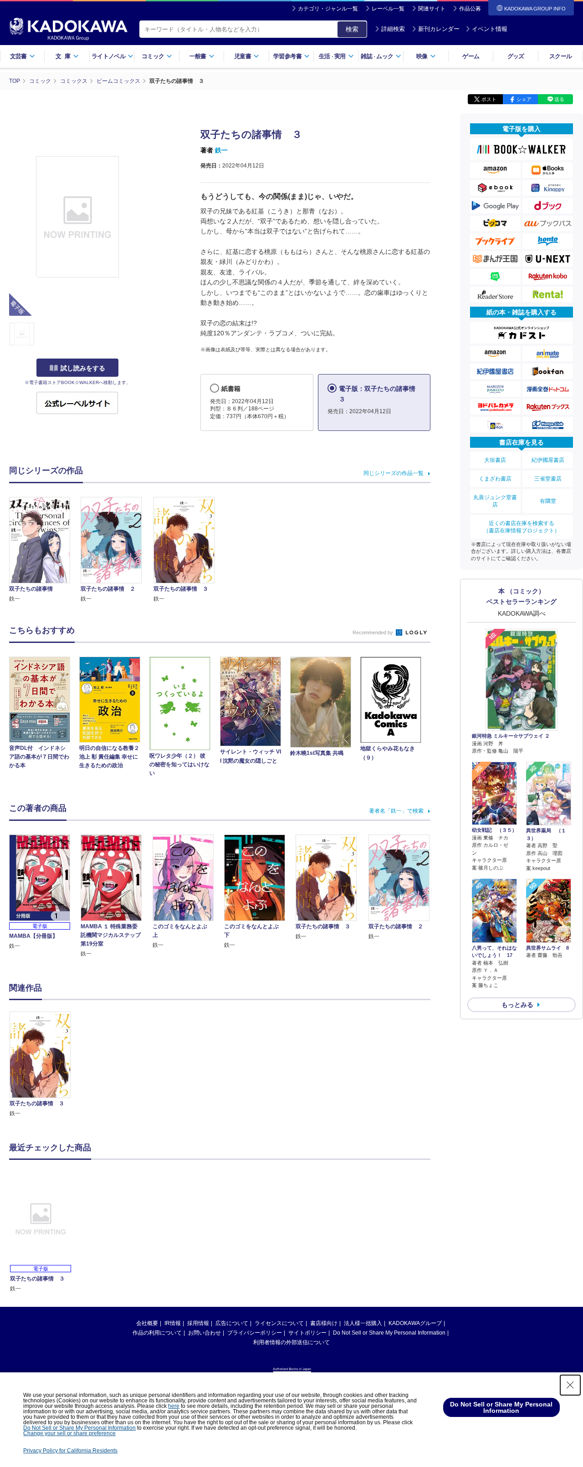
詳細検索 (393, 28)
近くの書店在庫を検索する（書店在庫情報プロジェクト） (521, 527)
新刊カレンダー (439, 28)
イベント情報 (489, 28)
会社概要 (147, 1323)
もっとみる (517, 1004)
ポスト (488, 99)
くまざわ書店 (495, 479)
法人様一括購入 (363, 1323)
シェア (524, 99)
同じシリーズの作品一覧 (393, 473)
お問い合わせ (204, 1333)
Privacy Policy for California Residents (70, 1450)
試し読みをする (83, 368)
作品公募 (470, 8)
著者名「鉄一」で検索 (396, 811)
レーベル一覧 (388, 8)
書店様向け (324, 1323)
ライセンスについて (279, 1323)
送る (559, 99)
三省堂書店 (548, 479)
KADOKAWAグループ (415, 1323)
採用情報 (198, 1323)
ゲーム (470, 56)
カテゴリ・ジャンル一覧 (328, 8)
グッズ (515, 56)
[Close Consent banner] (570, 1385)
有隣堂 (548, 501)
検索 (352, 29)
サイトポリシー (307, 1333)
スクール (560, 56)
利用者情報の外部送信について (291, 1342)
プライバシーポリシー (254, 1333)
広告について (231, 1323)
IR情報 (172, 1323)
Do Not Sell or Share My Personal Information (389, 1332)
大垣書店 (495, 460)
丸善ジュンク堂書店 (495, 501)
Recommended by (373, 632)
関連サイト (431, 8)
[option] (45, 1065)
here (173, 1406)
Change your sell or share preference (69, 1433)
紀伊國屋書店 (548, 460)
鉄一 (221, 150)
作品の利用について (157, 1333)
